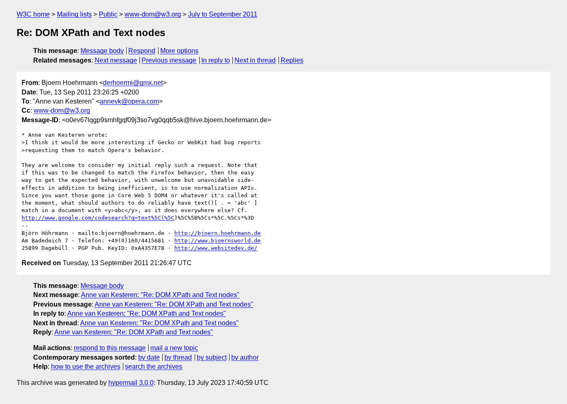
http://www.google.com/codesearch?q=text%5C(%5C (98, 218)
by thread (178, 357)
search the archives (153, 366)
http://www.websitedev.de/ (215, 248)
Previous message (169, 60)
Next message (116, 60)
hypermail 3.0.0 (131, 382)
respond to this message (110, 347)
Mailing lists (74, 14)
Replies (292, 60)
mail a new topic (174, 347)
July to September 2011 (222, 14)
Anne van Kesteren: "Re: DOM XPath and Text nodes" (160, 294)
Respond (141, 50)
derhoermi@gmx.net (133, 82)
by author (245, 357)
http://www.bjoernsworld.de (217, 240)
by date (149, 357)
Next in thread (255, 60)
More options (179, 50)
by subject (212, 357)
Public (108, 14)
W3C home (33, 14)
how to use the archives (85, 366)
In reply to (215, 60)
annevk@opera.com (129, 101)
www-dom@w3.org (153, 14)
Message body (102, 50)
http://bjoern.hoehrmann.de (217, 233)
